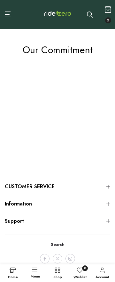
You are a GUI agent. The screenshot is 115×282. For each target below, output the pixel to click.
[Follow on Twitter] (57, 258)
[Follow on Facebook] (45, 258)
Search (58, 244)
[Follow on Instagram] (70, 258)
